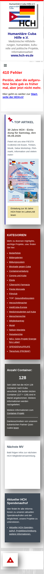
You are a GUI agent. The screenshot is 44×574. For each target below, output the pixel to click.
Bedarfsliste (15, 253)
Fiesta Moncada (17, 289)
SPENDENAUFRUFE (19, 346)
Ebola (12, 280)
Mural (12, 325)
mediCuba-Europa (18, 307)
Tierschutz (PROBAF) (19, 351)
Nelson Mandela (17, 330)
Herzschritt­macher (18, 303)
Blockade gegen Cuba (20, 266)
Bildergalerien (16, 257)
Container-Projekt (15, 413)
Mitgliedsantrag (16, 321)
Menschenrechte (17, 316)
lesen (16, 428)
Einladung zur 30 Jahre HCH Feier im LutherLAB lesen (23, 211)
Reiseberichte (16, 334)
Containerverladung (18, 271)
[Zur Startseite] (22, 15)
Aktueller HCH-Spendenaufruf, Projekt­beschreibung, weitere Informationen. (23, 530)
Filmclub (13, 293)
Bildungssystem (17, 262)
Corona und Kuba (17, 275)
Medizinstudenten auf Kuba (22, 312)
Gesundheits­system (24, 298)
